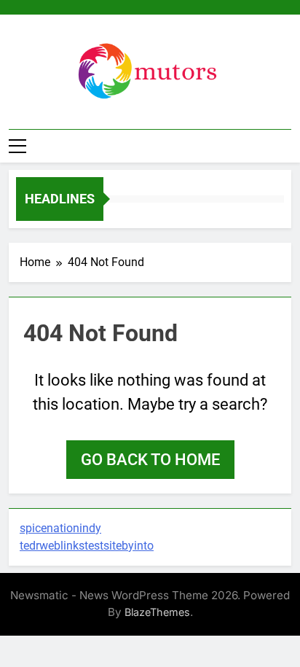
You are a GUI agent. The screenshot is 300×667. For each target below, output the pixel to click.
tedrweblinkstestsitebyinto (87, 546)
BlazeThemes (157, 612)
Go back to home (150, 459)
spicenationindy (60, 528)
